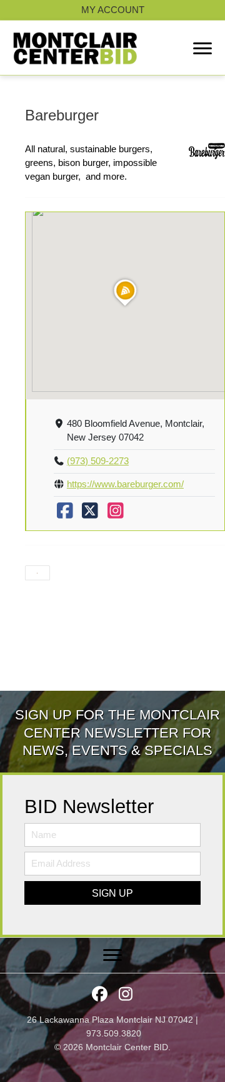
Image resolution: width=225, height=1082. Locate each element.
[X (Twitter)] (90, 514)
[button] (112, 893)
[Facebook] (65, 514)
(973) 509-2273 (98, 461)
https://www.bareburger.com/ (125, 484)
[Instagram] (115, 514)
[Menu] (202, 48)
